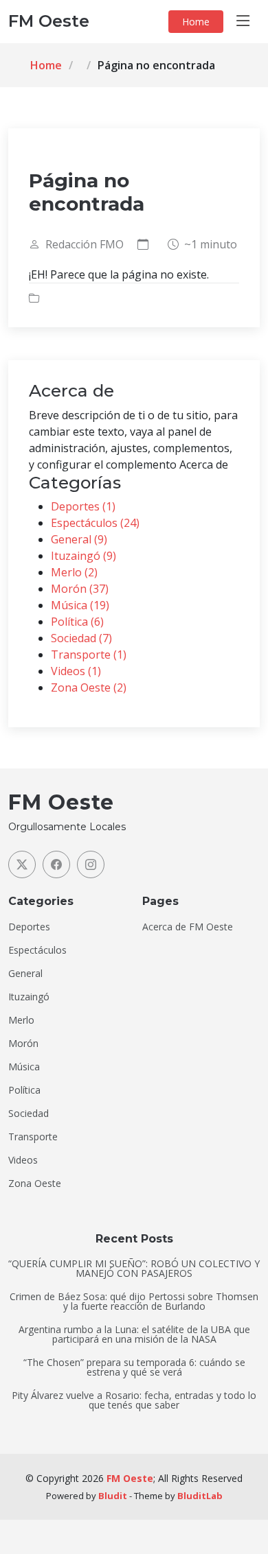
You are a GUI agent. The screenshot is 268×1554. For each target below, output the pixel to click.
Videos (23, 1160)
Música (24, 1067)
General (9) (79, 539)
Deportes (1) (83, 506)
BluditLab (200, 1496)
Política (24, 1090)
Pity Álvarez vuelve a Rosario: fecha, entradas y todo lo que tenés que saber (134, 1400)
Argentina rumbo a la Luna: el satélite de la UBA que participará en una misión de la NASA (134, 1334)
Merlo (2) (74, 572)
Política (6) (77, 621)
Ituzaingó (28, 997)
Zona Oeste (34, 1183)
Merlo (21, 1020)
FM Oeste (130, 1478)
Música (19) (80, 605)
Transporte (33, 1137)
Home (196, 21)
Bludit (112, 1496)
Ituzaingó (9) (83, 555)
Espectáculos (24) (95, 522)
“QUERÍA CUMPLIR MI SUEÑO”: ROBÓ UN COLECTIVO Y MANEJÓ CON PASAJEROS (134, 1268)
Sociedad (28, 1113)
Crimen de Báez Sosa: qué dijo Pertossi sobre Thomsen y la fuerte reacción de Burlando (134, 1301)
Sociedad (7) (81, 638)
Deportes (29, 927)
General (25, 973)
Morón (23, 1043)
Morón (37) (80, 588)
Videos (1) (76, 671)
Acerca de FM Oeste (187, 927)
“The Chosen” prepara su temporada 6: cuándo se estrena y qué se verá (134, 1367)
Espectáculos (37, 950)
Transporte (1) (88, 654)
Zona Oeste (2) (88, 687)
